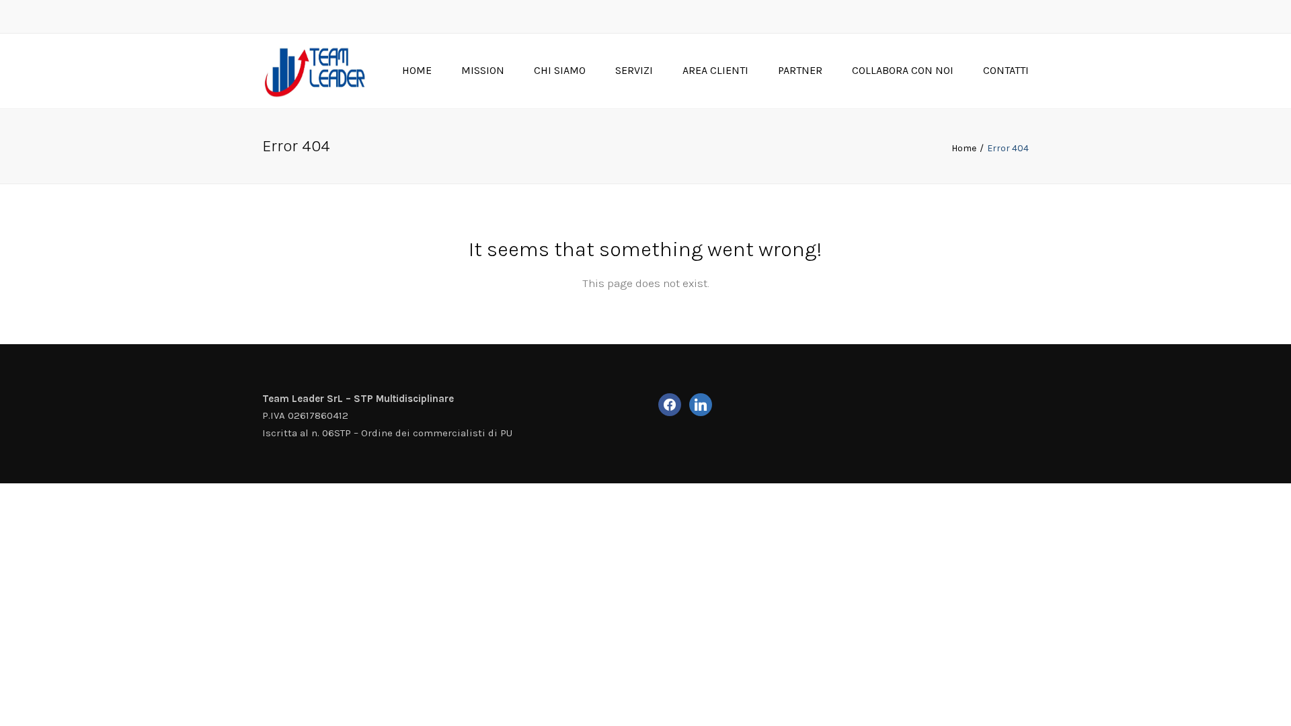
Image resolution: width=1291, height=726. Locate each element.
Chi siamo (560, 70)
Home (417, 70)
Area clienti (715, 70)
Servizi (634, 70)
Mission (482, 70)
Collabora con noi (902, 70)
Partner (800, 70)
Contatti (1006, 70)
